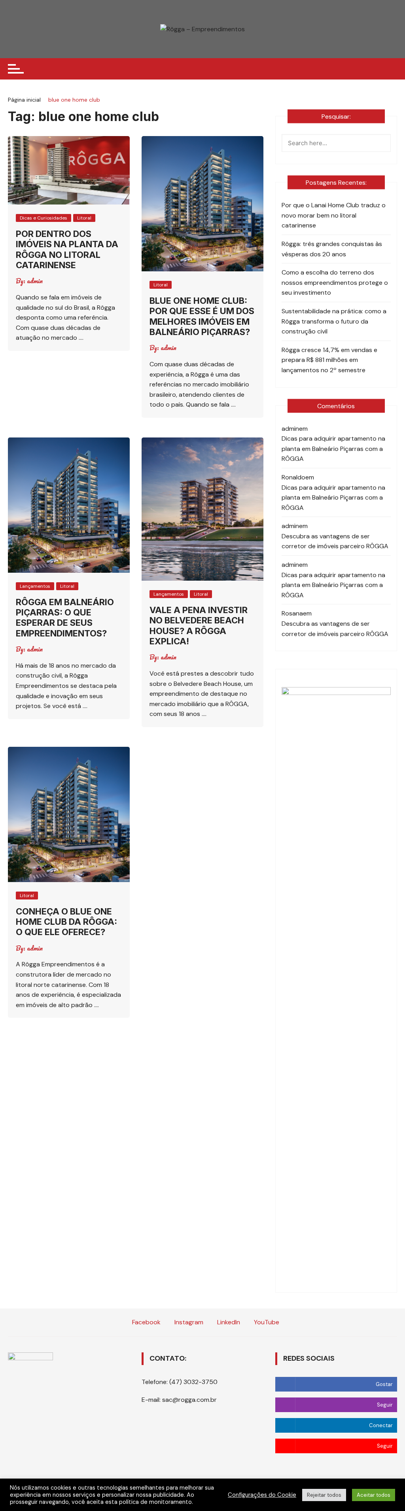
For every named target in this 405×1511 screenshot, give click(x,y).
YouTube (265, 1322)
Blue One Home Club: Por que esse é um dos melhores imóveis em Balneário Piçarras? (202, 316)
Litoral (84, 218)
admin (35, 281)
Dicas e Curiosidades (43, 218)
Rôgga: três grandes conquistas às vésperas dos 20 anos (332, 249)
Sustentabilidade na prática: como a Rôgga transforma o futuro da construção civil (334, 321)
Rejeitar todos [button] (324, 1495)
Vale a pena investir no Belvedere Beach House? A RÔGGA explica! (199, 625)
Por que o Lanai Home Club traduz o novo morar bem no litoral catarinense (334, 215)
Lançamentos (35, 586)
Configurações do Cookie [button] (262, 1494)
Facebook (146, 1322)
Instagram (188, 1322)
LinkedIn (228, 1322)
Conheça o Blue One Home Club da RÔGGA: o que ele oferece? (66, 921)
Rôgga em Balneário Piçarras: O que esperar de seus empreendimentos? (65, 617)
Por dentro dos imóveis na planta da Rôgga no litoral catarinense (67, 249)
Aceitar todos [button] (373, 1495)
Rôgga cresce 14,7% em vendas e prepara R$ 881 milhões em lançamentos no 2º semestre (329, 360)
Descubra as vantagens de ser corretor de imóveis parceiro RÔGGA (335, 541)
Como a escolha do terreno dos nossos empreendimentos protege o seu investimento (335, 282)
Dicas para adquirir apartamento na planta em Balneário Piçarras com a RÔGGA (333, 448)
